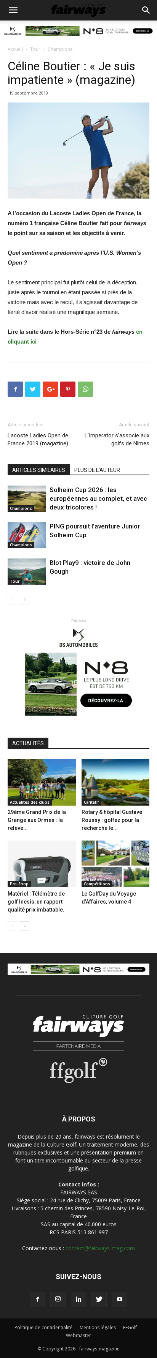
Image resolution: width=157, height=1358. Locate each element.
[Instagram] (58, 1299)
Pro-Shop (19, 883)
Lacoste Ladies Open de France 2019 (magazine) (38, 439)
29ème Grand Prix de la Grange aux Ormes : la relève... (37, 820)
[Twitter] (99, 1299)
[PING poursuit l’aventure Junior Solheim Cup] (27, 535)
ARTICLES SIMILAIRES (38, 470)
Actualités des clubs (30, 802)
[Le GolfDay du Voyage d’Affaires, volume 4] (116, 864)
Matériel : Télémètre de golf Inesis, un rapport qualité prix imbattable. (36, 902)
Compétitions (97, 883)
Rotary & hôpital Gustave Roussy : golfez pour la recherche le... (112, 820)
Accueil (15, 49)
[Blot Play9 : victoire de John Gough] (27, 571)
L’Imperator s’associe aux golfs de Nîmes (117, 439)
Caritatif (91, 802)
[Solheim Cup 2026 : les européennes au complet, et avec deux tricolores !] (27, 499)
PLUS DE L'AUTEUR (97, 470)
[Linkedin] (78, 1299)
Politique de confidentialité (43, 1327)
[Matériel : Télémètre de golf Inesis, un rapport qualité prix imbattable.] (42, 864)
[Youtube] (119, 1299)
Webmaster (78, 1335)
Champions (60, 49)
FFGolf (130, 1327)
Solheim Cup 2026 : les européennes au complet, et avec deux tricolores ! (98, 498)
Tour (35, 49)
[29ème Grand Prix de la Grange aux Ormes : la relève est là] (42, 782)
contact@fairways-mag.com (100, 1248)
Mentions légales (98, 1327)
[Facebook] (37, 1299)
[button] (146, 10)
